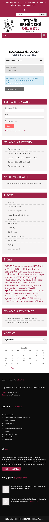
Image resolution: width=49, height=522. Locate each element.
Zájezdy (10, 245)
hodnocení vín (12, 274)
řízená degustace (30, 301)
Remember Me (12, 121)
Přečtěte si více (11, 469)
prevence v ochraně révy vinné (24, 282)
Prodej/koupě (12, 223)
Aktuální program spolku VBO (14, 429)
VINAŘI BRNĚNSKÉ (30, 24)
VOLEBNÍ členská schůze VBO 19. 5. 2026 (22, 158)
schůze (22, 288)
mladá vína (28, 274)
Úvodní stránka (9, 415)
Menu (5, 35)
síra (6, 293)
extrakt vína (26, 272)
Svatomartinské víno (23, 291)
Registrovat (8, 131)
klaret (22, 274)
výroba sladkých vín (34, 296)
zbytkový (38, 299)
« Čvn (12, 368)
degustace (17, 269)
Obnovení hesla (9, 440)
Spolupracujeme (10, 420)
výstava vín (26, 298)
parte (11, 282)
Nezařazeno (12, 219)
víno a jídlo (23, 296)
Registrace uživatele (11, 434)
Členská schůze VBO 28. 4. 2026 (19, 162)
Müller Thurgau (38, 274)
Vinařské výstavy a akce (16, 236)
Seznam (12, 71)
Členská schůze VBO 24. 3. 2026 (19, 166)
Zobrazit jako (11, 67)
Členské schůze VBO (15, 206)
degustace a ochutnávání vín (22, 270)
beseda (9, 266)
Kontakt (7, 426)
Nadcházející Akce (23, 51)
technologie (13, 293)
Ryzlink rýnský (37, 285)
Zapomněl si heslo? (19, 131)
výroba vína (11, 298)
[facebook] (24, 10)
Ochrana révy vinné (26, 277)
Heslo (6, 115)
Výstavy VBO (12, 240)
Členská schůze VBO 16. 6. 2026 (19, 153)
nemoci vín (10, 277)
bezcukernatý (19, 266)
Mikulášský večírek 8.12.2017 (21, 322)
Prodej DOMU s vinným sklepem (26, 318)
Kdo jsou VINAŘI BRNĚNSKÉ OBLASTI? (17, 418)
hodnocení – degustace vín (17, 211)
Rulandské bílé (27, 285)
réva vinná (8, 288)
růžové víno (16, 288)
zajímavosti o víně (14, 249)
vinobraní (17, 296)
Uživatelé (7, 431)
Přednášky (11, 228)
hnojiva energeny (36, 272)
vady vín (23, 293)
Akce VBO (11, 202)
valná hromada (33, 293)
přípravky (19, 285)
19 (18, 361)
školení (39, 301)
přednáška (10, 285)
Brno (36, 265)
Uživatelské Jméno (11, 108)
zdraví (7, 301)
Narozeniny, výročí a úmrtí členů (18, 215)
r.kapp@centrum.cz (13, 395)
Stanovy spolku (9, 423)
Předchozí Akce (11, 89)
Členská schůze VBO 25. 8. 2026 (19, 149)
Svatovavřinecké (38, 291)
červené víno (17, 301)
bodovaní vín (28, 266)
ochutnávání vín (27, 279)
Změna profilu (9, 437)
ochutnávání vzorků (11, 280)
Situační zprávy (13, 232)
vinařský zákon (9, 296)
